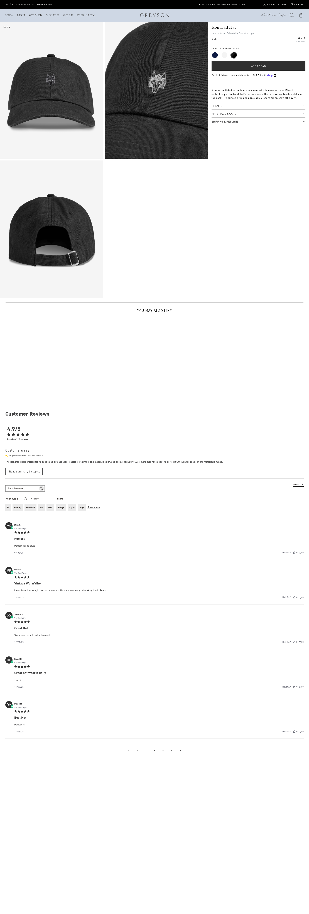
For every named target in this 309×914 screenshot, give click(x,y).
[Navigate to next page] (180, 750)
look (50, 507)
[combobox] (69, 498)
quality (17, 507)
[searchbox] (22, 488)
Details (217, 105)
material (30, 507)
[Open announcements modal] (7, 4)
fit (8, 507)
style (72, 507)
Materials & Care (224, 113)
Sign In (270, 4)
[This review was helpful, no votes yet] (294, 552)
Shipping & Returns (225, 121)
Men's (6, 26)
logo (82, 507)
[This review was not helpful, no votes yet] (300, 552)
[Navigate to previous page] (128, 750)
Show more (93, 507)
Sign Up (282, 4)
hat (41, 507)
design (61, 507)
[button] (292, 15)
